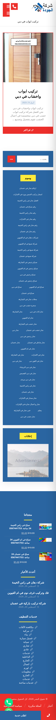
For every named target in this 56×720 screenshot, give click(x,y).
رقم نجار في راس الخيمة (27, 225)
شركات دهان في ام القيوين (27, 237)
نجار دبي (15, 330)
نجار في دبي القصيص (27, 373)
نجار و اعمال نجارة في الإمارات (28, 404)
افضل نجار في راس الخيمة (27, 200)
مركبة (26, 631)
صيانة (26, 642)
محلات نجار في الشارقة (28, 299)
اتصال (26, 664)
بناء (26, 634)
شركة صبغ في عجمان (27, 256)
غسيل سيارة (26, 638)
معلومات (26, 671)
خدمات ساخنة (26, 682)
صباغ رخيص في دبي (27, 274)
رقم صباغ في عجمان (28, 206)
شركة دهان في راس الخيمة (28, 582)
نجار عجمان (15, 342)
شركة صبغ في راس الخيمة (27, 250)
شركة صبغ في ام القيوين (27, 243)
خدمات (26, 653)
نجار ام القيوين (27, 317)
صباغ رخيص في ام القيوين (28, 268)
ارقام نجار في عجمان (27, 188)
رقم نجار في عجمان (28, 231)
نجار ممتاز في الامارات (28, 398)
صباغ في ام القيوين (36, 287)
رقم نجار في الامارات (27, 219)
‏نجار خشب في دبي (27, 416)
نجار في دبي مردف (27, 379)
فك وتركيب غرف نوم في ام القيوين (28, 593)
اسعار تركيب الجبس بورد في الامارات (27, 194)
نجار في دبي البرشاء (28, 367)
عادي (26, 649)
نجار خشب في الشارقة (28, 324)
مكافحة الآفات (26, 627)
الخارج (26, 660)
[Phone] (9, 702)
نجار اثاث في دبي (36, 311)
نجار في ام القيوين (28, 348)
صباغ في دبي (17, 287)
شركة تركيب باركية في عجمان (28, 603)
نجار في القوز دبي (36, 361)
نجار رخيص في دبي (27, 336)
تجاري (26, 645)
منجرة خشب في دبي (28, 305)
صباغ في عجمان (27, 293)
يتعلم (40, 410)
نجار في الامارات (37, 355)
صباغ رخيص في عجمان (28, 280)
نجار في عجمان (28, 392)
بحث (11, 159)
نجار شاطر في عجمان (36, 342)
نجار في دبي (17, 361)
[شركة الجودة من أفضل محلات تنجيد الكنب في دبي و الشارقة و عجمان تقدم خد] (42, 7)
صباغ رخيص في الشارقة (27, 262)
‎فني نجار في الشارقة (22, 410)
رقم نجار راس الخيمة (27, 213)
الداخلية (26, 656)
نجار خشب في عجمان (34, 330)
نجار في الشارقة (17, 355)
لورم (26, 668)
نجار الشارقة (17, 311)
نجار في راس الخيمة (28, 385)
